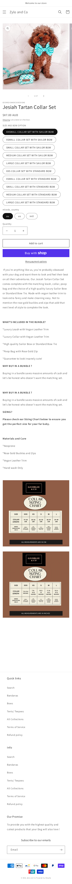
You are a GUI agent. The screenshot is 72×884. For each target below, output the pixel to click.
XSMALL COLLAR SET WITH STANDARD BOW (31, 178)
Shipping (6, 120)
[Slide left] (28, 96)
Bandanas (12, 695)
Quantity (7, 223)
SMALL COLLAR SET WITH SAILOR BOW (28, 147)
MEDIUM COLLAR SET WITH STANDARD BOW (31, 194)
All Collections (15, 719)
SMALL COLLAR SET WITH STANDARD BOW (30, 186)
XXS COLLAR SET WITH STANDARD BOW (29, 171)
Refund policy (15, 734)
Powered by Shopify (43, 878)
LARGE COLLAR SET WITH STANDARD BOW (30, 202)
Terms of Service (16, 727)
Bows (10, 703)
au (7, 216)
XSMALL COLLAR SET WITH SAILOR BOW (29, 139)
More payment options (36, 261)
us (19, 216)
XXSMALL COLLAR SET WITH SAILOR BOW (30, 131)
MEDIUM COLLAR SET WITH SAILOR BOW (29, 155)
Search (11, 687)
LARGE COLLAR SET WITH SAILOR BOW (28, 163)
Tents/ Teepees (15, 711)
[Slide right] (44, 96)
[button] (4, 12)
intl (32, 216)
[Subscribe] (61, 850)
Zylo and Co (31, 878)
